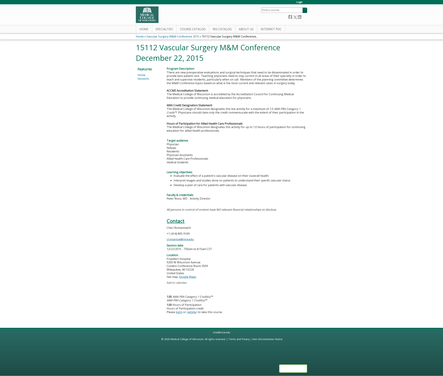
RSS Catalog (222, 29)
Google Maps (187, 277)
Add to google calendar (170, 288)
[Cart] (306, 3)
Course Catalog (193, 29)
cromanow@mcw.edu (180, 239)
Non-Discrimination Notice (267, 339)
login (179, 312)
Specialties (164, 29)
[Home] (147, 14)
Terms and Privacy (239, 339)
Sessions (143, 79)
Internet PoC (271, 29)
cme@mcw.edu (221, 332)
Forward (304, 16)
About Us (246, 29)
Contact (175, 221)
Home (143, 29)
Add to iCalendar (185, 288)
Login (299, 2)
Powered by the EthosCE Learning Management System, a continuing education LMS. (293, 368)
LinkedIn (299, 16)
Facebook (290, 16)
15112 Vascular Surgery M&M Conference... (229, 36)
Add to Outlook (194, 288)
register (192, 312)
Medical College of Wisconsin (187, 339)
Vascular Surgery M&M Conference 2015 (172, 36)
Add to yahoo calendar (178, 288)
